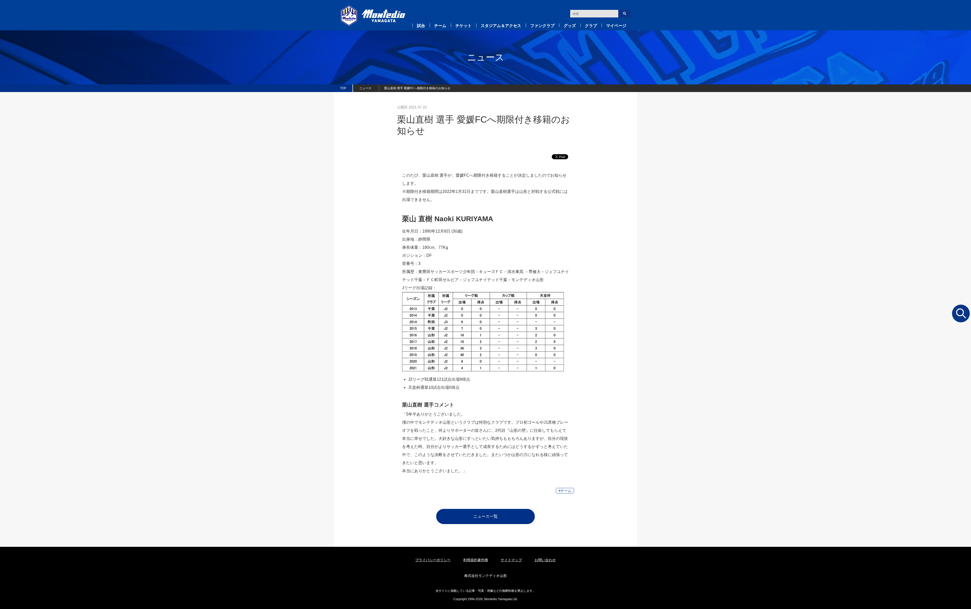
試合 (421, 26)
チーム (440, 26)
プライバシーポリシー (433, 560)
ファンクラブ (542, 26)
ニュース (365, 88)
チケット (463, 26)
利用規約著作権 (475, 560)
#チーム (565, 491)
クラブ (591, 26)
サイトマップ (511, 560)
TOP (343, 88)
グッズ (570, 26)
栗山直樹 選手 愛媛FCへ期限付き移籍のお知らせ (417, 88)
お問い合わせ (545, 560)
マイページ (616, 26)
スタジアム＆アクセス (501, 26)
